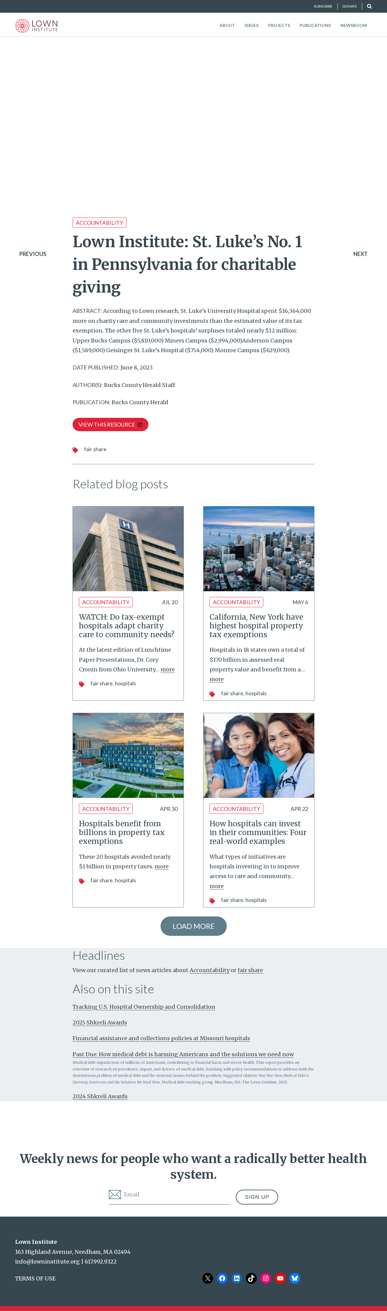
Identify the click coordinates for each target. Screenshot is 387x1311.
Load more (194, 926)
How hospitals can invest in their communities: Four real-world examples (258, 832)
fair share (95, 449)
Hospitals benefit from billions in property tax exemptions (122, 832)
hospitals (125, 683)
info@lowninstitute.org (47, 1261)
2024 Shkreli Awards (100, 1096)
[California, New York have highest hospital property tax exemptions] (258, 548)
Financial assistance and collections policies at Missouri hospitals (161, 1038)
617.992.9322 (101, 1261)
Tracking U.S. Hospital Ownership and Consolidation (144, 1006)
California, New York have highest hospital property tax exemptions (256, 625)
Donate (350, 6)
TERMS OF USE (35, 1278)
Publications (315, 25)
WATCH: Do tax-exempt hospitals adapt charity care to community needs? (126, 625)
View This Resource (107, 424)
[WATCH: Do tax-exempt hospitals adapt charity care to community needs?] (128, 548)
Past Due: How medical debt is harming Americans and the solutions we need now (183, 1054)
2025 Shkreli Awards (100, 1022)
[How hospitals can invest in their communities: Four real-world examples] (258, 755)
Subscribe (323, 6)
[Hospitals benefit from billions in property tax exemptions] (128, 755)
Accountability (99, 222)
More (168, 669)
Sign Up (257, 1197)
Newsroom (353, 25)
